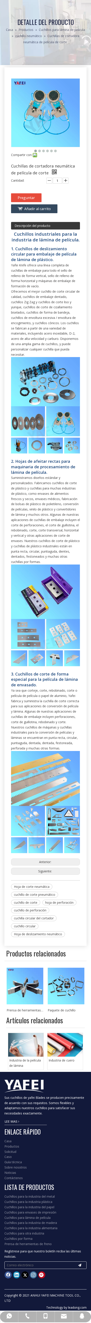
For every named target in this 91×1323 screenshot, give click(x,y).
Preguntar (26, 197)
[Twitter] (24, 1274)
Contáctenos (13, 1178)
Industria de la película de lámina (25, 1063)
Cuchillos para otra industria (24, 1233)
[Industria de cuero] (65, 1045)
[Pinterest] (41, 1274)
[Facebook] (8, 1274)
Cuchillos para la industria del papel (29, 1207)
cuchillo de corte (25, 902)
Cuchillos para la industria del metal (29, 1196)
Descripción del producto (32, 226)
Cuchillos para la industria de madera (30, 1223)
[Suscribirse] (80, 1265)
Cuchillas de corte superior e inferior (66, 1010)
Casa (7, 1141)
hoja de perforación (59, 902)
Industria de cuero (61, 1060)
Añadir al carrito (37, 208)
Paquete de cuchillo (20, 1010)
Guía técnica (13, 1162)
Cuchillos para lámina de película (27, 1218)
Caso (8, 1157)
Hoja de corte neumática (31, 887)
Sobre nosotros (15, 1167)
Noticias (10, 1173)
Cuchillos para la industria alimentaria (30, 1228)
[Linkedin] (16, 1274)
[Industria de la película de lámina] (26, 1045)
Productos (11, 1146)
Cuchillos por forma (18, 1238)
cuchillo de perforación (30, 910)
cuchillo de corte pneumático (34, 894)
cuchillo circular (25, 926)
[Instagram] (33, 1274)
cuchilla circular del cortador (34, 918)
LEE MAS (11, 1121)
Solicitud (10, 1152)
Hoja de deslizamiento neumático (38, 934)
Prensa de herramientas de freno (28, 1244)
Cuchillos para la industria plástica (28, 1202)
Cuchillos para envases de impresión (30, 1212)
